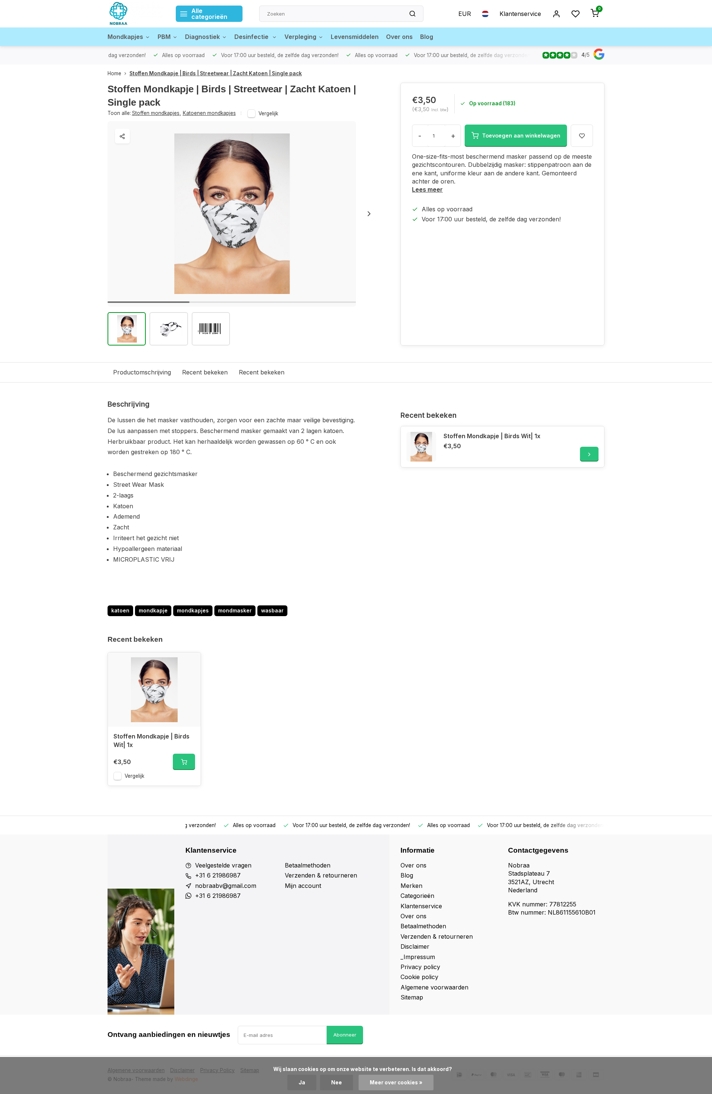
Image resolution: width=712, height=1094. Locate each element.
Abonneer (344, 1035)
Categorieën (417, 895)
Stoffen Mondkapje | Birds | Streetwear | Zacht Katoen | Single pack (215, 73)
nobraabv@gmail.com (225, 885)
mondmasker (235, 611)
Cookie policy (419, 977)
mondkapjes (193, 611)
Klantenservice (520, 13)
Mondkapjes (125, 36)
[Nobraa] (136, 13)
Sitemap (411, 997)
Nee (336, 1082)
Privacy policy (420, 967)
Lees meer (427, 189)
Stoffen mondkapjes (156, 113)
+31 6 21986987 (218, 875)
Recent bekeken (205, 372)
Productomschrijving (142, 372)
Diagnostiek (202, 36)
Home (114, 73)
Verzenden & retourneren (321, 875)
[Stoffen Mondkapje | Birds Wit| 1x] (421, 447)
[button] (369, 214)
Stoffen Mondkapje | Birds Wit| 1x (492, 436)
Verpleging (300, 36)
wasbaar (272, 611)
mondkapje (153, 611)
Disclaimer (414, 946)
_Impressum (417, 957)
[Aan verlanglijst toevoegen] (189, 663)
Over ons (399, 36)
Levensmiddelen (355, 36)
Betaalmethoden (307, 865)
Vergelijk (268, 113)
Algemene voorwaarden (434, 987)
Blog (426, 36)
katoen (120, 611)
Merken (411, 885)
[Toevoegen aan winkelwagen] (184, 762)
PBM (164, 36)
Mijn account (303, 885)
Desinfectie (252, 36)
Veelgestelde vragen (223, 865)
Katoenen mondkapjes (209, 113)
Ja (302, 1082)
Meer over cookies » (396, 1082)
